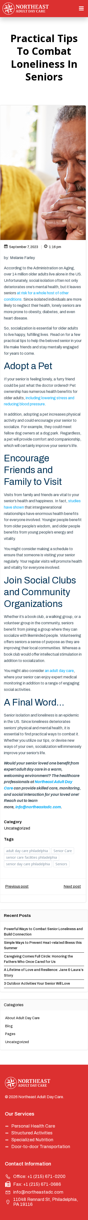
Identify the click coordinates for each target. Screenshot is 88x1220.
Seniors (61, 864)
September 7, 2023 (23, 247)
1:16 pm (55, 247)
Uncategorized (17, 828)
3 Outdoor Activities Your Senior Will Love (37, 983)
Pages (10, 1034)
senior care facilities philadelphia (31, 857)
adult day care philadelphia (27, 850)
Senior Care (63, 850)
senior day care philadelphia (28, 864)
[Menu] (81, 8)
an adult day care (59, 671)
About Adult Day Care (22, 1018)
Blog (9, 1026)
